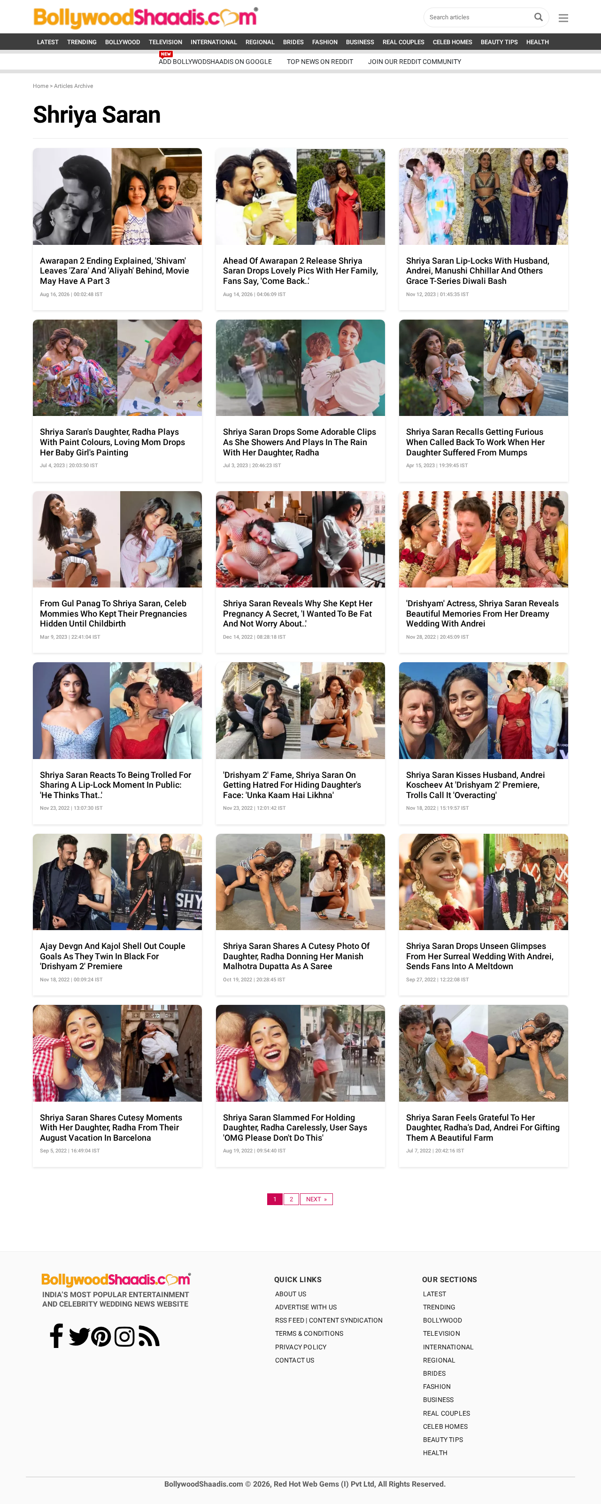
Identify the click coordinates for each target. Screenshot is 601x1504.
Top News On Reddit (320, 61)
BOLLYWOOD (122, 42)
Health (435, 1453)
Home (40, 86)
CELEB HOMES (452, 42)
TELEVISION (165, 42)
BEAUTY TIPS (499, 42)
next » (316, 1199)
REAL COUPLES (403, 42)
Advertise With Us (306, 1307)
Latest (434, 1294)
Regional (439, 1360)
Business (438, 1399)
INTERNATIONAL (214, 42)
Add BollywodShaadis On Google (215, 61)
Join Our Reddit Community (414, 61)
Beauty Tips (443, 1439)
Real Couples (446, 1413)
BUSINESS (360, 42)
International (448, 1347)
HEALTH (537, 42)
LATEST (48, 42)
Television (441, 1333)
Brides (434, 1373)
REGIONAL (260, 42)
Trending (439, 1307)
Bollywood (442, 1320)
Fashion (437, 1386)
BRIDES (293, 42)
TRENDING (82, 42)
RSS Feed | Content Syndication (329, 1320)
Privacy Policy (301, 1347)
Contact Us (295, 1360)
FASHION (325, 42)
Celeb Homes (445, 1426)
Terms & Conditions (309, 1333)
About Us (291, 1294)
